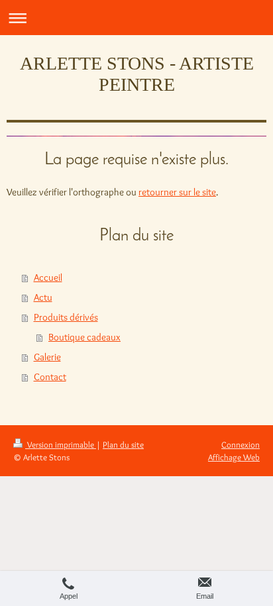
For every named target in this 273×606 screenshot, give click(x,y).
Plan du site (123, 444)
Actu (43, 297)
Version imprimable (60, 444)
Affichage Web (234, 457)
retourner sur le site (177, 192)
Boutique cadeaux (84, 337)
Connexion (240, 444)
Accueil (48, 277)
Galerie (47, 357)
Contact (50, 377)
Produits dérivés (66, 317)
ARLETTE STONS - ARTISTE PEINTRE (137, 74)
